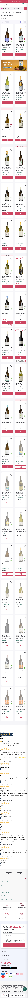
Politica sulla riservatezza (11, 941)
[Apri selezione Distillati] (25, 896)
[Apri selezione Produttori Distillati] (25, 900)
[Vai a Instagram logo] (5, 963)
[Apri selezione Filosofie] (25, 889)
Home (2, 12)
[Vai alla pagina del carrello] (26, 4)
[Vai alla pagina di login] (23, 4)
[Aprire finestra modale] (20, 467)
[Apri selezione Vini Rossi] (25, 878)
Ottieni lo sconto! (14, 945)
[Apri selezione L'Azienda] (26, 951)
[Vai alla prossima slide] (26, 1)
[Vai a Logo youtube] (10, 963)
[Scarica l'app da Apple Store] (5, 968)
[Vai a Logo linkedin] (8, 963)
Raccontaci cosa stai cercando (11, 8)
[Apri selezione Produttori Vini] (25, 892)
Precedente (3, 747)
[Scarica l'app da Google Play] (13, 968)
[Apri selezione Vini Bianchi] (25, 882)
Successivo (10, 747)
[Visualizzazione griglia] (21, 21)
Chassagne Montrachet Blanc (16, 995)
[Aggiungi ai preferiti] (11, 26)
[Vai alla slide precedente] (1, 1)
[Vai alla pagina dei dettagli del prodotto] (7, 35)
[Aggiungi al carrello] (7, 54)
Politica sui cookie (17, 991)
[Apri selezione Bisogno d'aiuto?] (26, 955)
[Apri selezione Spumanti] (25, 885)
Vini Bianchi (10, 12)
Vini (6, 12)
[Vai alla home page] (8, 5)
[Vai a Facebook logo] (2, 963)
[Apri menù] (1, 5)
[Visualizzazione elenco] (25, 21)
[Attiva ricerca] (25, 8)
